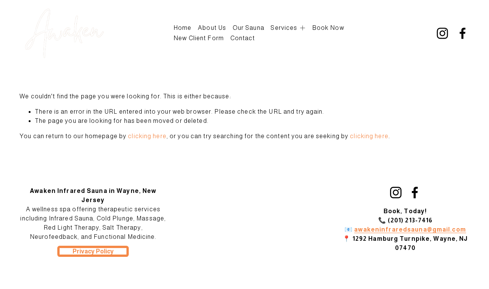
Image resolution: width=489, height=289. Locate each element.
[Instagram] (442, 33)
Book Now (328, 27)
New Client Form (198, 38)
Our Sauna (248, 27)
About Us (212, 27)
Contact (242, 38)
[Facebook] (463, 33)
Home (182, 27)
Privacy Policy (93, 251)
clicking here (147, 136)
